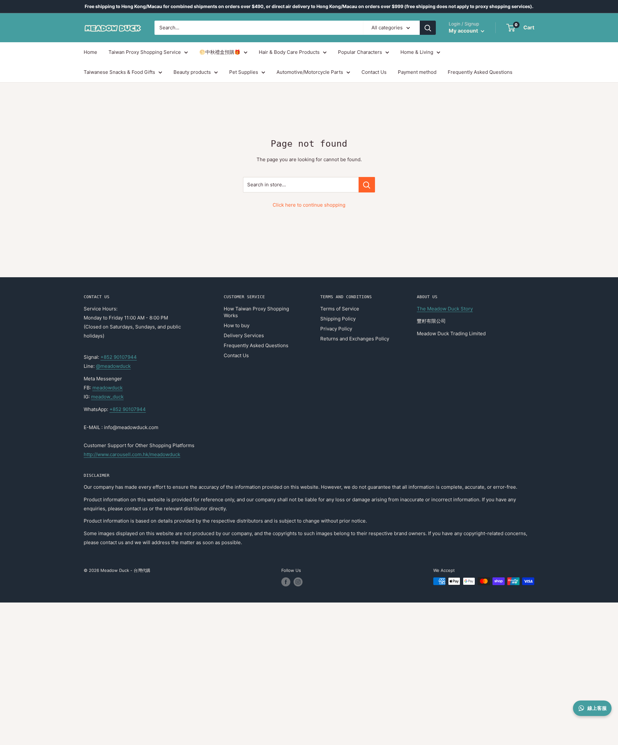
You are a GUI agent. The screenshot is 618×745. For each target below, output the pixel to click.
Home (90, 52)
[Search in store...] (367, 184)
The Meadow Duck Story (445, 309)
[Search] (428, 28)
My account (464, 30)
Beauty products (192, 72)
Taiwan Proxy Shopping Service (144, 52)
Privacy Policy (336, 329)
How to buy (236, 325)
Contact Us (374, 72)
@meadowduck (113, 366)
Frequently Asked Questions (480, 72)
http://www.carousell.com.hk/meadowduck (132, 454)
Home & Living (416, 52)
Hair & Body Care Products (289, 52)
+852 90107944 (118, 357)
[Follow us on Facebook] (285, 581)
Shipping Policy (338, 319)
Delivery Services (244, 335)
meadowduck (107, 388)
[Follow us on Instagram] (298, 581)
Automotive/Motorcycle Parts (309, 72)
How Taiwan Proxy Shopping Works (256, 312)
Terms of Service (339, 309)
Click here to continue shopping (309, 205)
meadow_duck (107, 397)
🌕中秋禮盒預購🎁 (219, 52)
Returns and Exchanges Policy (354, 339)
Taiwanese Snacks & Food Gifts (119, 72)
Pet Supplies (243, 72)
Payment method (417, 72)
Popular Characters (360, 52)
